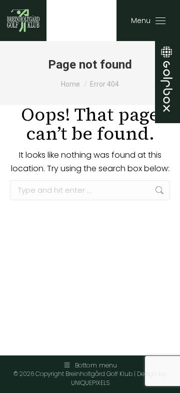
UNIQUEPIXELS (90, 382)
